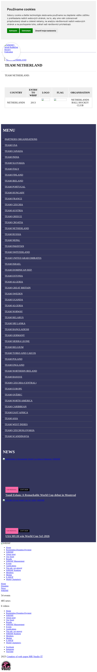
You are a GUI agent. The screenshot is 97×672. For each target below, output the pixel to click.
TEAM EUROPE (13, 388)
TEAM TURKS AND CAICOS (20, 353)
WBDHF (10, 552)
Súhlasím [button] (13, 31)
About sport (11, 554)
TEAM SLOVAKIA (15, 163)
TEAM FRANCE (13, 198)
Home (8, 547)
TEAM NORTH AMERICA (18, 400)
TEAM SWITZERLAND (17, 252)
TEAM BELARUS (14, 317)
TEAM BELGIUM (14, 347)
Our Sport (10, 557)
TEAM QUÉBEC (13, 394)
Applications (11, 566)
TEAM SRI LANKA (15, 323)
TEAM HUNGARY (15, 192)
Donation (4, 586)
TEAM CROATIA (14, 222)
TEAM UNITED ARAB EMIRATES (23, 258)
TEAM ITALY (12, 169)
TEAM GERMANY (15, 335)
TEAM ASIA (11, 418)
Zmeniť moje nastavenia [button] (45, 31)
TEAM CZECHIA (14, 204)
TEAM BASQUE (13, 377)
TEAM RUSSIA (13, 234)
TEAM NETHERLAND (17, 228)
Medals (9, 575)
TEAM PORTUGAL (15, 186)
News (3, 588)
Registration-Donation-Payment (18, 550)
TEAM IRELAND (14, 181)
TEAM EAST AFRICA (16, 412)
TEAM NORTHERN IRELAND (21, 371)
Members (10, 573)
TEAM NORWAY (14, 311)
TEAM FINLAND (14, 175)
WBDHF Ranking (13, 570)
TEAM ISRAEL (13, 264)
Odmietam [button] (26, 31)
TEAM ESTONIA (14, 276)
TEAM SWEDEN (14, 293)
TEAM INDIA (12, 157)
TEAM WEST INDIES (16, 424)
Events (8, 563)
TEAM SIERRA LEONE (17, 341)
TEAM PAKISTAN (14, 246)
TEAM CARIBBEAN (16, 406)
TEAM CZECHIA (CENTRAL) (20, 383)
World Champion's (13, 579)
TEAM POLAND (13, 359)
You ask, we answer (14, 568)
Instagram (10, 649)
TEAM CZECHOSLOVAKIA (19, 430)
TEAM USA (11, 145)
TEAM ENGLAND (14, 365)
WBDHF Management (15, 561)
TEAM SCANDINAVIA (17, 436)
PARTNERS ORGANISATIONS (21, 139)
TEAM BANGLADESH (17, 329)
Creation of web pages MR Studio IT (25, 656)
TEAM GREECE (13, 216)
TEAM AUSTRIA (14, 210)
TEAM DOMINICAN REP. (18, 270)
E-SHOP (9, 577)
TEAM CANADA (14, 151)
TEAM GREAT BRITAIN (18, 287)
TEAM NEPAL (12, 240)
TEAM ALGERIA (14, 282)
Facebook (10, 647)
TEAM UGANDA (14, 299)
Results (9, 559)
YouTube (9, 652)
